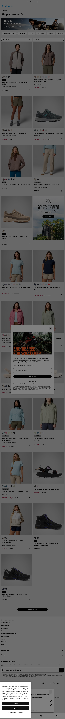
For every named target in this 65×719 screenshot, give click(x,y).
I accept (15, 703)
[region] (15, 700)
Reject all (15, 708)
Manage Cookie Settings (15, 712)
